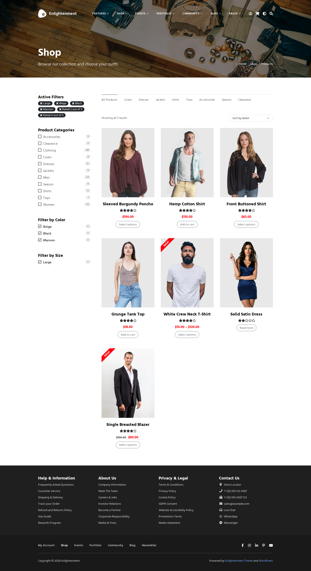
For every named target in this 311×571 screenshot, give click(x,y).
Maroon (48, 109)
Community (115, 545)
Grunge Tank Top (127, 314)
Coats (128, 99)
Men (46, 177)
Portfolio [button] (164, 13)
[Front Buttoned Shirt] (246, 162)
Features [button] (99, 13)
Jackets (160, 99)
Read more (246, 328)
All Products (110, 99)
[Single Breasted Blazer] (128, 383)
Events (78, 545)
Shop (253, 64)
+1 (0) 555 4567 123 (235, 497)
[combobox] (251, 118)
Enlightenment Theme (239, 560)
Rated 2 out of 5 (72, 109)
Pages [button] (233, 13)
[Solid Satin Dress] (246, 272)
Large (46, 103)
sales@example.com (236, 503)
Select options (128, 224)
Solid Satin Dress (246, 314)
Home (242, 64)
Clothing (49, 150)
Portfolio (95, 545)
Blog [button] (214, 13)
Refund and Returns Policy (55, 510)
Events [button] (140, 13)
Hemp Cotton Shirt (187, 204)
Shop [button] (120, 13)
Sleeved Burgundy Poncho (128, 204)
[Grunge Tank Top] (128, 272)
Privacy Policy (167, 491)
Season (226, 99)
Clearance (244, 99)
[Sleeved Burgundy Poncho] (128, 162)
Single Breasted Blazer (127, 424)
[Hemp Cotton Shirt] (187, 162)
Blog (132, 545)
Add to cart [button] (187, 224)
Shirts (175, 99)
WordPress (266, 560)
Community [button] (191, 13)
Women (49, 204)
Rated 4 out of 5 (53, 115)
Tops (189, 99)
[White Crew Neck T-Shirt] (187, 272)
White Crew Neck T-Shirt (187, 314)
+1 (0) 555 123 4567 (235, 491)
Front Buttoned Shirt (246, 204)
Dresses (144, 99)
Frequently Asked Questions (56, 484)
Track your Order (49, 503)
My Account (46, 545)
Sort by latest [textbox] (241, 118)
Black (78, 103)
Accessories (207, 99)
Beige (62, 103)
